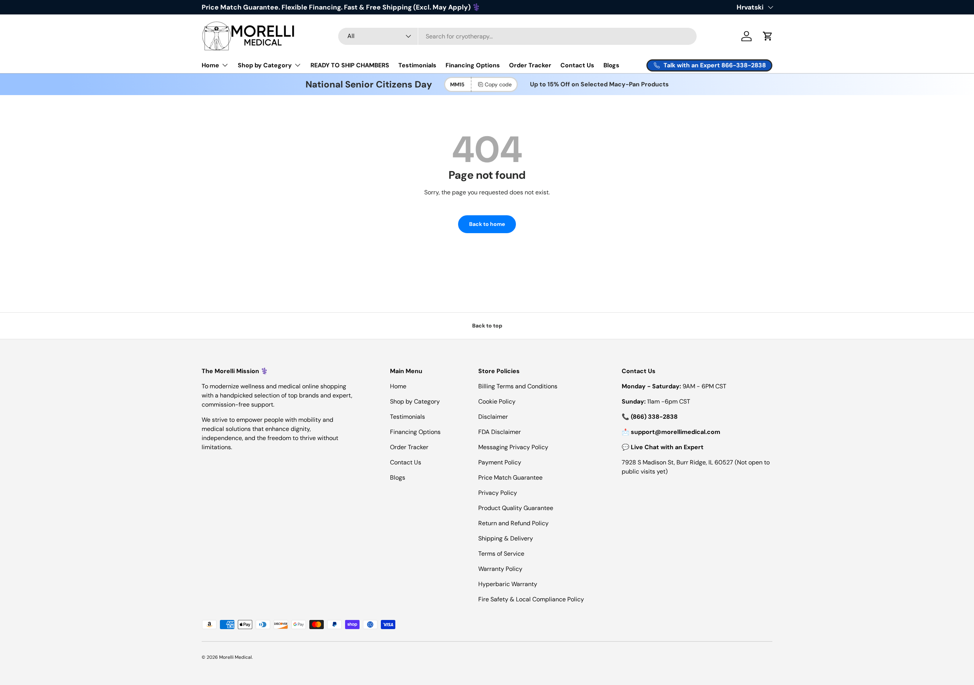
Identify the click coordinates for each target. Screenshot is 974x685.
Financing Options (473, 65)
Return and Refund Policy (513, 523)
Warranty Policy (500, 569)
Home (210, 65)
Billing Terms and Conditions (517, 386)
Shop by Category (265, 65)
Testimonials (417, 65)
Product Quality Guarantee (515, 508)
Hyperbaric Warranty (507, 584)
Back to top (487, 325)
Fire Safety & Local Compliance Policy (531, 599)
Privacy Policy (497, 493)
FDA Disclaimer (499, 432)
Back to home (487, 224)
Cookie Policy (497, 401)
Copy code (498, 84)
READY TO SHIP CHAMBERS (349, 65)
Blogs (611, 65)
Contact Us (577, 65)
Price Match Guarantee (510, 478)
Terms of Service (501, 554)
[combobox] (517, 36)
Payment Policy (499, 462)
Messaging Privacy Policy (513, 447)
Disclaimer (493, 417)
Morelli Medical (235, 657)
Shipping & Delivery (505, 538)
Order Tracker (530, 65)
